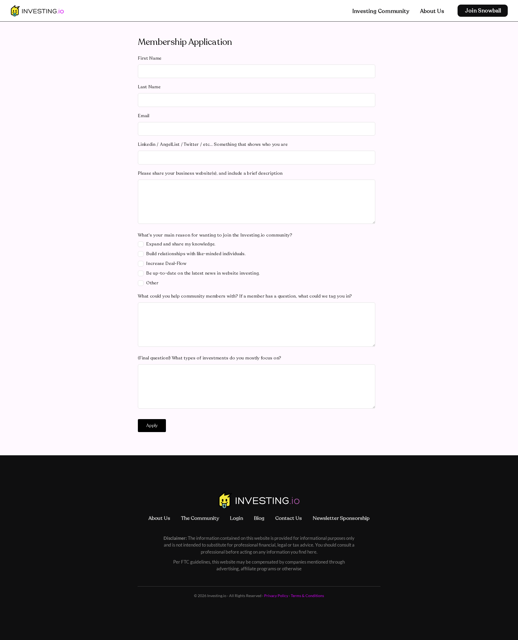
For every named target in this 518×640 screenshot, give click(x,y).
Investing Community (380, 11)
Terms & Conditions (307, 595)
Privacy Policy (276, 595)
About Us (432, 11)
